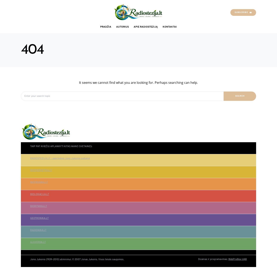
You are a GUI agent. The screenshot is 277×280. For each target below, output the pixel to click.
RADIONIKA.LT (38, 230)
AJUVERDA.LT (38, 242)
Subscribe (241, 12)
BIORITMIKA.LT (38, 206)
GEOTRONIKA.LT (39, 218)
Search (240, 96)
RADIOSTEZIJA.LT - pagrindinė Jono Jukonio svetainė (60, 158)
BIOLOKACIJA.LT (39, 194)
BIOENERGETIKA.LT (41, 170)
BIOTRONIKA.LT (39, 182)
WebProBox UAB (237, 259)
